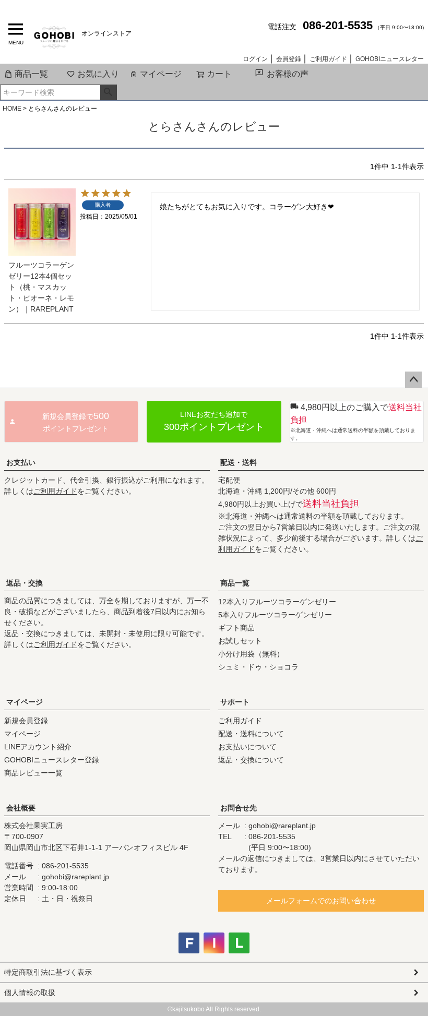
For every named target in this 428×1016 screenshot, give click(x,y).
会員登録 (288, 59)
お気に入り (98, 73)
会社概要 (20, 808)
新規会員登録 (26, 720)
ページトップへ (413, 380)
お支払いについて (247, 747)
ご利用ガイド (328, 59)
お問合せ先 (238, 808)
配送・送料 (238, 462)
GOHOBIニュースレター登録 (51, 760)
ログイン (255, 59)
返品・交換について (251, 760)
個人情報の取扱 (29, 992)
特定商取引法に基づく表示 (48, 972)
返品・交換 (24, 583)
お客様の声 (287, 73)
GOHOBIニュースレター (389, 59)
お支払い (20, 462)
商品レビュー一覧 (33, 773)
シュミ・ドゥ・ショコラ (258, 667)
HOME (12, 108)
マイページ (161, 73)
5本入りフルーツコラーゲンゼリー (275, 615)
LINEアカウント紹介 (38, 747)
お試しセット (240, 641)
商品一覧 (31, 73)
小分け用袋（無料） (251, 654)
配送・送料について (251, 734)
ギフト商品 (236, 628)
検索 (108, 92)
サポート (234, 702)
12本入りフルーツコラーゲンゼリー (277, 601)
